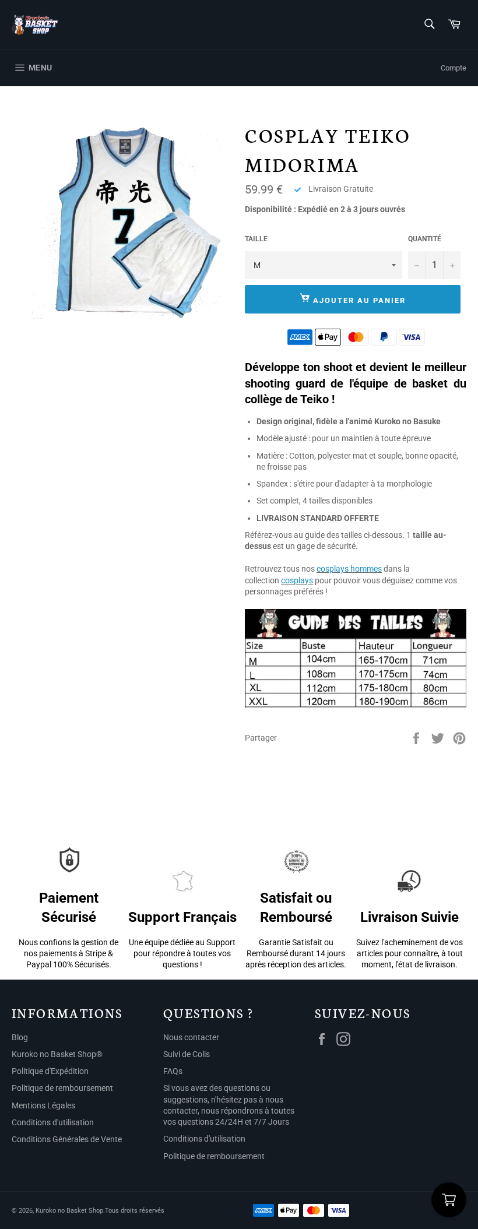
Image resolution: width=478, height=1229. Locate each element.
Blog (20, 1037)
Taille (256, 239)
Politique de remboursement (62, 1088)
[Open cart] (448, 1199)
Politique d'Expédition (50, 1071)
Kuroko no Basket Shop (69, 1210)
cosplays (297, 580)
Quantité (424, 239)
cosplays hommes (349, 568)
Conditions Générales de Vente (67, 1139)
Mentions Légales (43, 1105)
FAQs (172, 1071)
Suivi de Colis (186, 1054)
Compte (453, 68)
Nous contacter (191, 1037)
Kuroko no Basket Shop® (57, 1054)
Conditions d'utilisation (53, 1122)
